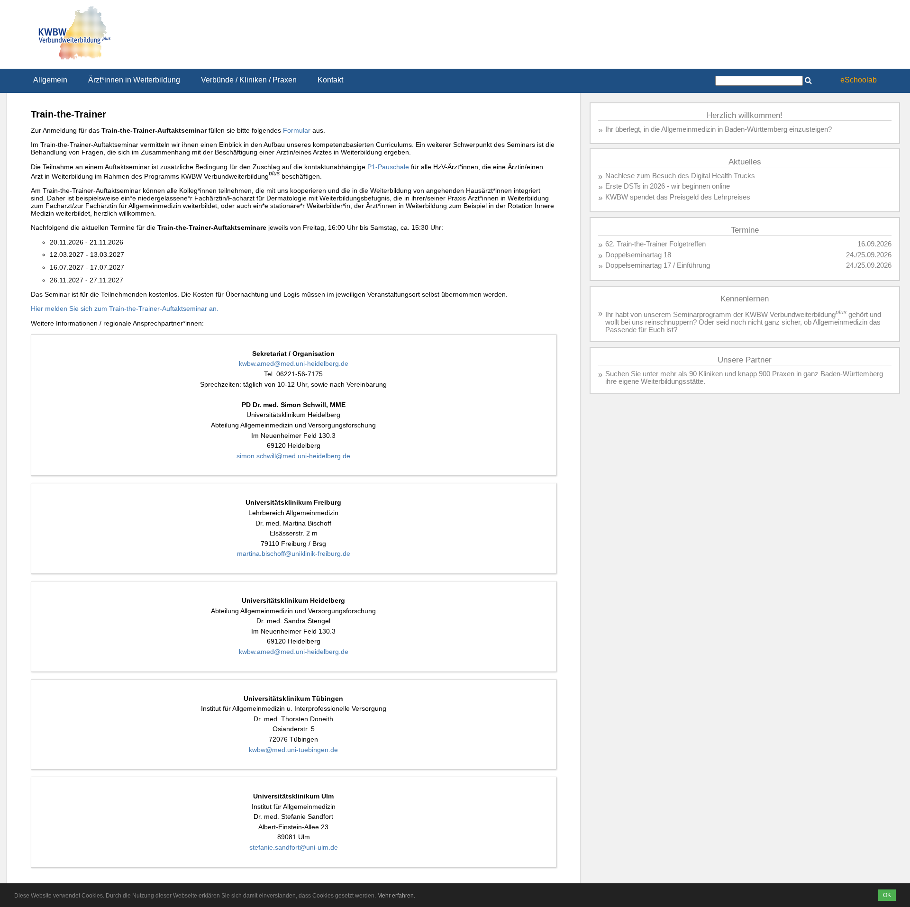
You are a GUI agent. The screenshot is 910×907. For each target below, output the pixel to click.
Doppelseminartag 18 (638, 255)
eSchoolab (858, 80)
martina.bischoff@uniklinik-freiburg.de (293, 553)
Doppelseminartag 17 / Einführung (657, 265)
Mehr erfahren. (396, 895)
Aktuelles (744, 161)
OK (887, 895)
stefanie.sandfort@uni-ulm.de (293, 847)
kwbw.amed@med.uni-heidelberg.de (293, 363)
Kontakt (330, 80)
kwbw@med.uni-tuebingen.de (293, 749)
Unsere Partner (745, 359)
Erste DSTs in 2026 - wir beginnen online (667, 186)
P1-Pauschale (388, 167)
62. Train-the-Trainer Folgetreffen (655, 244)
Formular (296, 130)
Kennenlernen (744, 298)
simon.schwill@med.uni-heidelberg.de (293, 456)
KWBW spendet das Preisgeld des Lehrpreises (677, 197)
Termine (745, 230)
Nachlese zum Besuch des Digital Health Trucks (680, 176)
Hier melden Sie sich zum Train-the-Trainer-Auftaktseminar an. (124, 308)
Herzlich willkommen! (745, 115)
